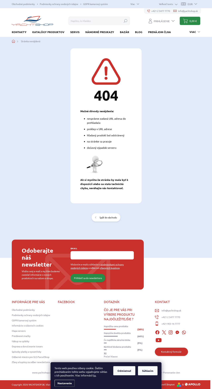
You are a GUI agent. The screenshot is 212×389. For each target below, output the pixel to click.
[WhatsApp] (183, 331)
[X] (163, 331)
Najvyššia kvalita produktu (117, 333)
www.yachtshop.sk (42, 372)
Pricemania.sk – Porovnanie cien (163, 372)
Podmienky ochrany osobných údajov (59, 3)
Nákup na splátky (20, 341)
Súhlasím (147, 370)
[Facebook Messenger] (177, 331)
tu (94, 375)
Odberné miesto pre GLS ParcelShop (30, 356)
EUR (190, 4)
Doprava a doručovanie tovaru (27, 346)
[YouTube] (158, 339)
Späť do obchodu (108, 217)
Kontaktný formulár (171, 351)
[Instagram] (170, 331)
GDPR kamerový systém (95, 3)
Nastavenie (64, 383)
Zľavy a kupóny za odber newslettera (31, 362)
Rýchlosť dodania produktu (117, 346)
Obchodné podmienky (23, 3)
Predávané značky (21, 335)
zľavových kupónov (110, 267)
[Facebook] (157, 331)
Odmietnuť (124, 370)
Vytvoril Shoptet (166, 384)
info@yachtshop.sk (171, 310)
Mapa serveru (19, 330)
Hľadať (125, 20)
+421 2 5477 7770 (170, 317)
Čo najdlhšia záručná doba (117, 340)
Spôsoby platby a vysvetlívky (26, 351)
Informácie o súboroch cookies (27, 325)
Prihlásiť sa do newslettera (88, 277)
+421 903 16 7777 (170, 323)
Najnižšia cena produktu (116, 326)
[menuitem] (20, 32)
